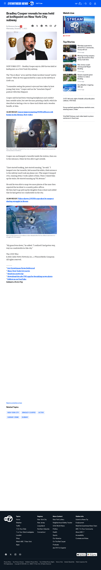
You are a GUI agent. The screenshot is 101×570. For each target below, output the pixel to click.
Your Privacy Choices (18, 562)
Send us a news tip (15, 273)
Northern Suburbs (43, 529)
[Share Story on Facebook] (32, 26)
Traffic (18, 526)
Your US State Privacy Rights (47, 562)
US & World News (59, 526)
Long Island (41, 526)
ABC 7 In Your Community (84, 529)
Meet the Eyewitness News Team (86, 526)
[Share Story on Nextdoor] (46, 26)
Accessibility (80, 535)
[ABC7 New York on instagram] (15, 555)
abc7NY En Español (59, 548)
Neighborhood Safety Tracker (62, 522)
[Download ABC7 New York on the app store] (81, 554)
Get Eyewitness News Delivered (21, 268)
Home (18, 519)
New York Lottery (58, 519)
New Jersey (41, 522)
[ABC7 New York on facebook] (6, 555)
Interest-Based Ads (69, 562)
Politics (55, 529)
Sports (55, 535)
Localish (18, 535)
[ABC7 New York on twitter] (11, 555)
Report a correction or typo (14, 403)
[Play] (79, 25)
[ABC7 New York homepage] (21, 3)
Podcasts (56, 545)
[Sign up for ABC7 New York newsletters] (20, 555)
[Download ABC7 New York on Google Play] (92, 554)
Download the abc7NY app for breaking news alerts (29, 276)
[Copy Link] (55, 26)
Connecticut (41, 532)
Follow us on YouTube (16, 279)
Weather (19, 522)
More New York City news (18, 271)
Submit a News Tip (82, 519)
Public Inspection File (81, 562)
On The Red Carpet (59, 541)
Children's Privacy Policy (31, 562)
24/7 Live (39, 3)
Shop (18, 538)
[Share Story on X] (37, 26)
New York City (42, 519)
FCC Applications (8, 563)
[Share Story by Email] (50, 26)
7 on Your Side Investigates (25, 532)
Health (55, 532)
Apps (17, 545)
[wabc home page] (8, 519)
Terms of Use (59, 562)
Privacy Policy (7, 562)
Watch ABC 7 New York (24, 541)
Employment (80, 522)
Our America (57, 538)
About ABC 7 (80, 532)
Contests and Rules (82, 538)
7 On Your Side (21, 529)
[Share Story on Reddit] (41, 26)
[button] (5, 3)
